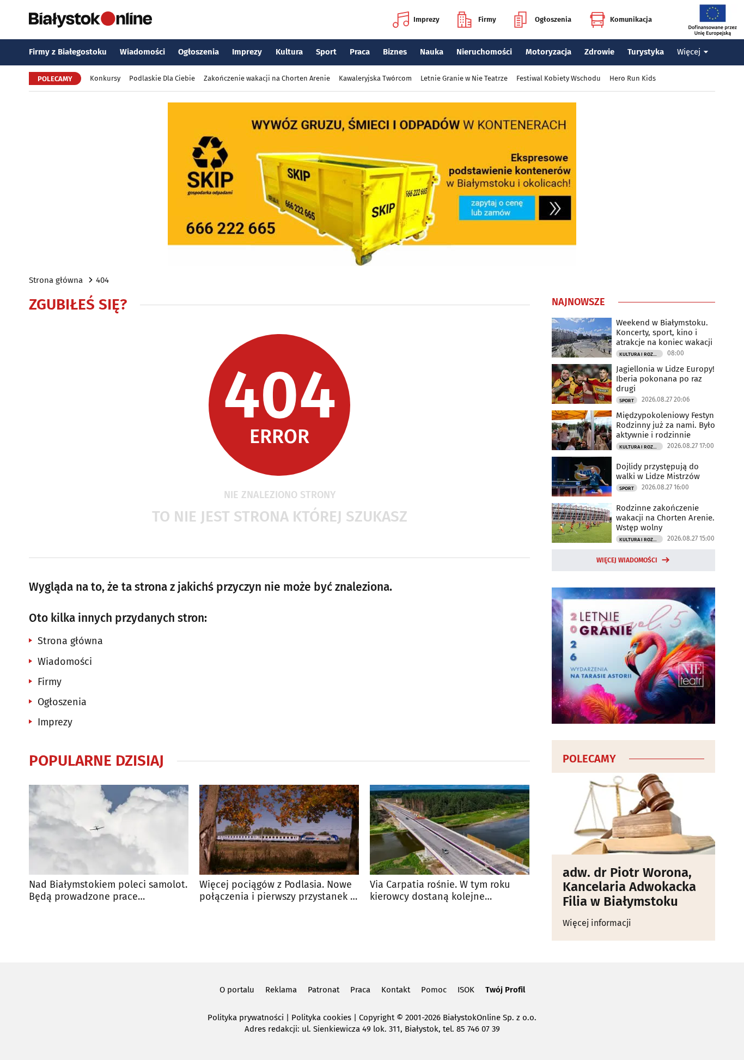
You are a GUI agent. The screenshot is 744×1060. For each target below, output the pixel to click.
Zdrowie (599, 52)
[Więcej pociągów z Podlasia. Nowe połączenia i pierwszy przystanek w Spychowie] (279, 830)
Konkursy (105, 78)
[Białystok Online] (90, 19)
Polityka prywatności (246, 1017)
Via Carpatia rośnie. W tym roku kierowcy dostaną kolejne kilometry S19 (440, 890)
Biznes (395, 52)
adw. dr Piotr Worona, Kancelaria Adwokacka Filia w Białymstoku (629, 886)
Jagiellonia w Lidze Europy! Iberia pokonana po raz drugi (665, 378)
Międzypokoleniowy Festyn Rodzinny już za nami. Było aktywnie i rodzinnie (665, 425)
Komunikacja (631, 19)
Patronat (323, 990)
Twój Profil (505, 990)
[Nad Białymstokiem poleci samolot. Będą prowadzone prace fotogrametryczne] (108, 830)
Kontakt (395, 990)
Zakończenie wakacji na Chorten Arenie (267, 78)
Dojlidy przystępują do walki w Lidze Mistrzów (658, 471)
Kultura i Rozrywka (641, 354)
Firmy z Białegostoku (68, 52)
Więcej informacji (597, 923)
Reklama (281, 990)
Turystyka (645, 52)
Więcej (688, 52)
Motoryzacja (548, 52)
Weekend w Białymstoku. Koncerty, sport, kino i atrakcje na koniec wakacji (664, 332)
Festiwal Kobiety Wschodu (558, 78)
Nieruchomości (484, 52)
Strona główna (56, 280)
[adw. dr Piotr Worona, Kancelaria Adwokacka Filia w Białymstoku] (633, 814)
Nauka (431, 52)
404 (102, 280)
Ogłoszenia (553, 19)
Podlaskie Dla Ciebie (162, 78)
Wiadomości (142, 52)
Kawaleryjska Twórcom (375, 78)
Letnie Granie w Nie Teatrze (464, 78)
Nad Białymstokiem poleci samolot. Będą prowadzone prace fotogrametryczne (108, 890)
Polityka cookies (321, 1017)
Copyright (376, 1017)
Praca (360, 52)
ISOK (466, 990)
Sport (326, 52)
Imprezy (426, 19)
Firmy (487, 19)
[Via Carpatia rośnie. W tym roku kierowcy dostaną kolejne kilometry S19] (449, 830)
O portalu (236, 990)
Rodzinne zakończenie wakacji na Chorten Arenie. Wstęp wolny (665, 517)
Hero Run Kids (632, 78)
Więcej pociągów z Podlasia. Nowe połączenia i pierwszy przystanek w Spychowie (278, 890)
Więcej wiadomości (626, 560)
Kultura (289, 52)
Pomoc (434, 990)
